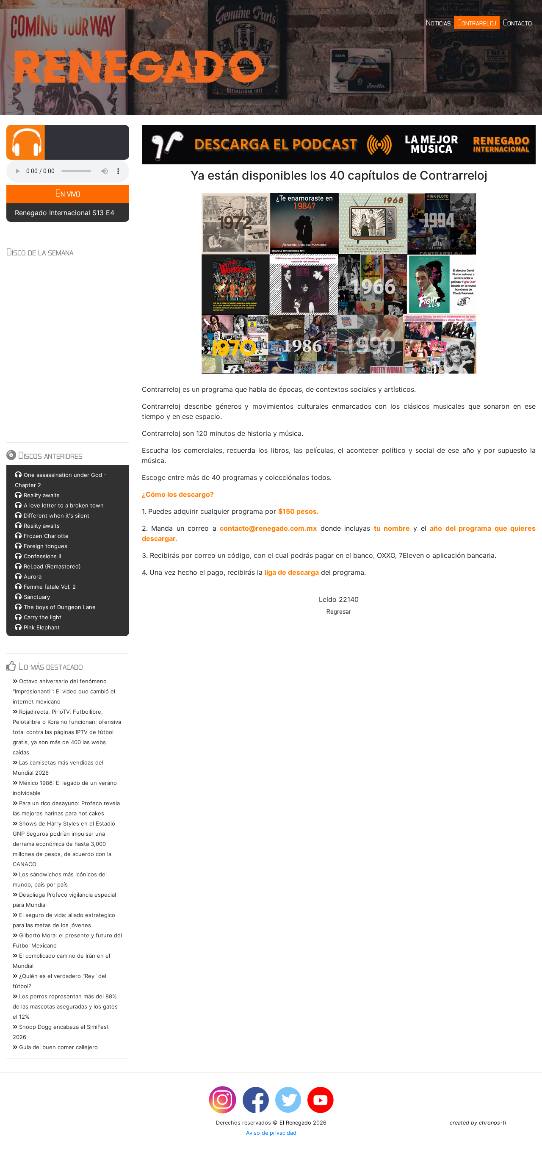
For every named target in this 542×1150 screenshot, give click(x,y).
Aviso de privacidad (271, 1133)
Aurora (32, 576)
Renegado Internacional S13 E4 (64, 212)
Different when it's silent (56, 515)
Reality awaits (42, 495)
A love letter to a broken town (64, 505)
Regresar (338, 611)
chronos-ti (492, 1123)
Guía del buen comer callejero (57, 1047)
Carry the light (42, 617)
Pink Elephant (42, 627)
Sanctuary (37, 596)
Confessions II (42, 556)
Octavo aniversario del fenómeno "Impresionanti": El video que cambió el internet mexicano (64, 691)
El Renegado (295, 1123)
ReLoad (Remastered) (52, 566)
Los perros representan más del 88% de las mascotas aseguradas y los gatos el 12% (65, 1006)
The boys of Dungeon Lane (60, 607)
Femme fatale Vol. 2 (50, 586)
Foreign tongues (45, 546)
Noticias (438, 22)
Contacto (517, 22)
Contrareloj (476, 22)
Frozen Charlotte (46, 535)
